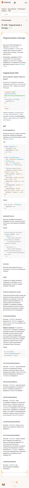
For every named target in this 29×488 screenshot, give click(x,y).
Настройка (10, 139)
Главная (3, 9)
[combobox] (14, 14)
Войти (21, 2)
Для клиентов (12, 9)
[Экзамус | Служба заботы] (6, 2)
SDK (9, 10)
